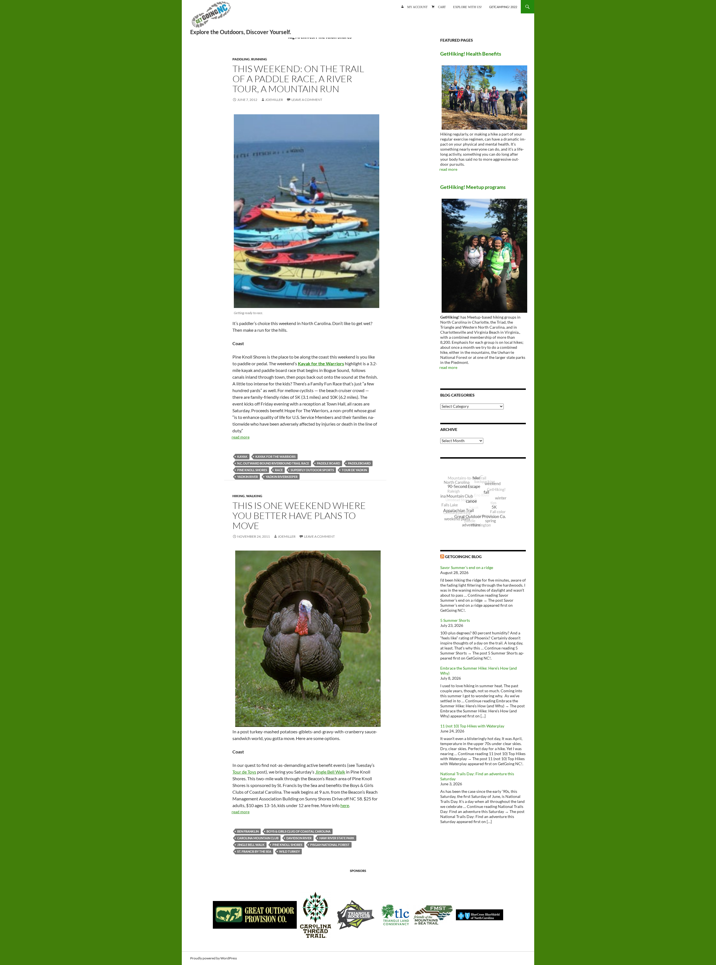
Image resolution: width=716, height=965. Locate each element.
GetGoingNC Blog (463, 556)
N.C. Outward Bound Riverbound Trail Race (273, 463)
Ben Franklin (248, 831)
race (279, 470)
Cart (442, 6)
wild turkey (289, 851)
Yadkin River (247, 476)
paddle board (328, 463)
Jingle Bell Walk (330, 771)
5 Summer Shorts (455, 620)
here (344, 805)
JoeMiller (274, 100)
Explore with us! (467, 6)
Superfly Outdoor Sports (312, 470)
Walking (254, 496)
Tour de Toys (244, 771)
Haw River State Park (336, 838)
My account (417, 6)
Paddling (241, 59)
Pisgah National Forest (330, 845)
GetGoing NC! (211, 17)
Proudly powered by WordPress (213, 958)
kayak (242, 456)
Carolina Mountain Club (258, 838)
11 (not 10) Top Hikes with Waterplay (472, 726)
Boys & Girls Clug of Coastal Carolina (299, 831)
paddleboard (359, 463)
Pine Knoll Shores (252, 470)
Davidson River (299, 838)
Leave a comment (306, 100)
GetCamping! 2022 (503, 7)
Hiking (238, 496)
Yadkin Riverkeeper (282, 476)
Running (259, 59)
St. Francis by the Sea (254, 851)
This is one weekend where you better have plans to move (299, 515)
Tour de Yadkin (354, 470)
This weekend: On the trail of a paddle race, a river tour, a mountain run (298, 78)
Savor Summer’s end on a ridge (466, 567)
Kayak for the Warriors (275, 456)
